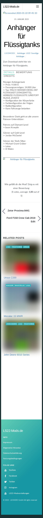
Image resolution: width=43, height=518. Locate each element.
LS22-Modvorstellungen (18, 493)
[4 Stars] (9, 193)
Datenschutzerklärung (12, 453)
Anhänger (21, 53)
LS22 (28, 53)
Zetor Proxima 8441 (19, 210)
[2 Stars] (6, 193)
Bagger (9, 285)
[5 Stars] (10, 193)
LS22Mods (10, 53)
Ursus (26, 247)
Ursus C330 (10, 277)
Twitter (11, 482)
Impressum (7, 442)
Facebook (12, 476)
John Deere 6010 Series (17, 354)
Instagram (12, 488)
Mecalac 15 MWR (13, 316)
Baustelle (20, 285)
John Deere (11, 324)
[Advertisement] (21, 389)
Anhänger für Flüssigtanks (22, 36)
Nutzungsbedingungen (12, 459)
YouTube (12, 470)
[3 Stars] (7, 193)
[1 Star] (4, 193)
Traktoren (17, 247)
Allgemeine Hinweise (12, 448)
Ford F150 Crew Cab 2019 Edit (21, 220)
